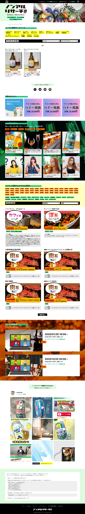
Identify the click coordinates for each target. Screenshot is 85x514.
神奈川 (71, 188)
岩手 (18, 188)
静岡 (37, 190)
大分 (72, 192)
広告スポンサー (11, 96)
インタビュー (40, 129)
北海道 (8, 188)
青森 (13, 188)
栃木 (47, 188)
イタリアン (24, 197)
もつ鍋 (42, 199)
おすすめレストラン (63, 1)
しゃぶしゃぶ (52, 199)
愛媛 (42, 192)
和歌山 (76, 190)
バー (47, 199)
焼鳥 (42, 197)
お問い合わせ (60, 506)
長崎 (62, 192)
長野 (28, 190)
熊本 (67, 192)
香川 (37, 192)
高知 (47, 192)
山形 (33, 188)
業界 (27, 129)
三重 (47, 190)
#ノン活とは (28, 506)
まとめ (21, 129)
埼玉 (57, 188)
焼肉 (29, 197)
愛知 (42, 190)
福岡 (52, 192)
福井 (18, 190)
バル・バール (70, 197)
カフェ (64, 197)
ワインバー (31, 199)
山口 (28, 192)
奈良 (72, 190)
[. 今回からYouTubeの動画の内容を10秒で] (64, 407)
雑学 (33, 129)
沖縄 (13, 194)
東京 (67, 188)
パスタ (19, 199)
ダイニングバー (36, 197)
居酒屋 (7, 197)
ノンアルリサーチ (43, 512)
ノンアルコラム (42, 1)
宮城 (23, 188)
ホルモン (59, 197)
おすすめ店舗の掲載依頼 (52, 506)
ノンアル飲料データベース (52, 1)
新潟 (77, 188)
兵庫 (67, 190)
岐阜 (33, 190)
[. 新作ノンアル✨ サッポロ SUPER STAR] (42, 450)
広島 (23, 192)
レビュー (14, 129)
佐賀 (57, 192)
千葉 (62, 188)
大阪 (62, 190)
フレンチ (14, 199)
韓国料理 (25, 199)
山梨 (23, 190)
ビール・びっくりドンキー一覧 (16, 24)
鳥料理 (37, 199)
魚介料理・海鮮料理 (15, 197)
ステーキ (47, 197)
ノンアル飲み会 (72, 1)
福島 (37, 188)
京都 (57, 190)
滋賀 (52, 190)
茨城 (42, 188)
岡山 (18, 192)
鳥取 (8, 192)
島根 (13, 192)
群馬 (52, 188)
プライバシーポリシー (42, 506)
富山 (8, 190)
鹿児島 (8, 194)
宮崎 (77, 192)
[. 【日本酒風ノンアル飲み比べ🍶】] (20, 450)
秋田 (28, 188)
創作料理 (53, 197)
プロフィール (34, 506)
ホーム (9, 24)
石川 (13, 190)
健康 (8, 129)
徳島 (33, 192)
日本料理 (8, 199)
